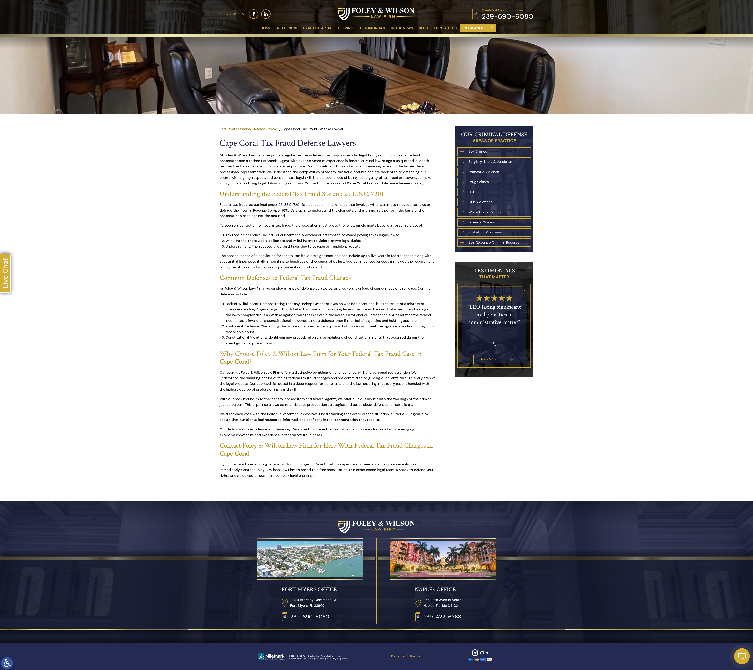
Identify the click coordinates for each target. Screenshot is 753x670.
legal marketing (319, 658)
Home (265, 28)
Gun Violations (480, 202)
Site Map (415, 656)
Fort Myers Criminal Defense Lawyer (249, 129)
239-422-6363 (442, 616)
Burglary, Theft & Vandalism (490, 162)
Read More (489, 351)
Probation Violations (485, 232)
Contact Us (445, 28)
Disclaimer (398, 656)
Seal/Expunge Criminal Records (493, 243)
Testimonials (372, 28)
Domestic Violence (483, 172)
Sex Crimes (477, 151)
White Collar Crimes (484, 212)
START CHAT (723, 630)
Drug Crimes (478, 182)
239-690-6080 (507, 16)
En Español (473, 28)
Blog (423, 28)
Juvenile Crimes (481, 222)
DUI (471, 192)
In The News (402, 28)
